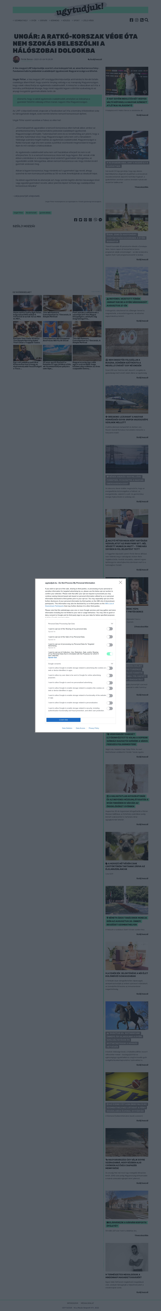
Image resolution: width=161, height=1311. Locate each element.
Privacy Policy (94, 728)
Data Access (80, 728)
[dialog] (80, 655)
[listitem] (80, 623)
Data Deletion (67, 728)
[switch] (110, 628)
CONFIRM (63, 720)
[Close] (121, 583)
